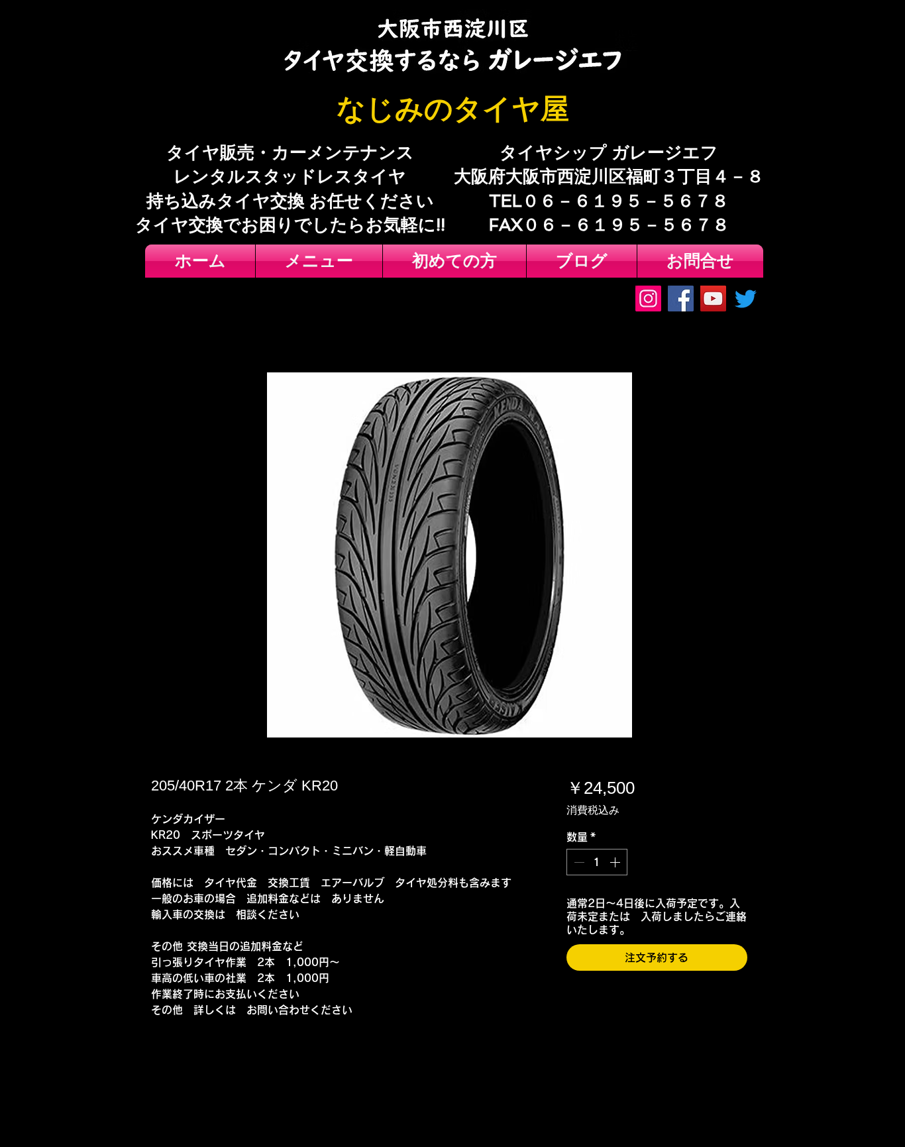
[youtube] (713, 298)
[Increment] (616, 862)
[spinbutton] (597, 862)
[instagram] (648, 298)
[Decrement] (577, 862)
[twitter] (746, 298)
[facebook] (681, 298)
